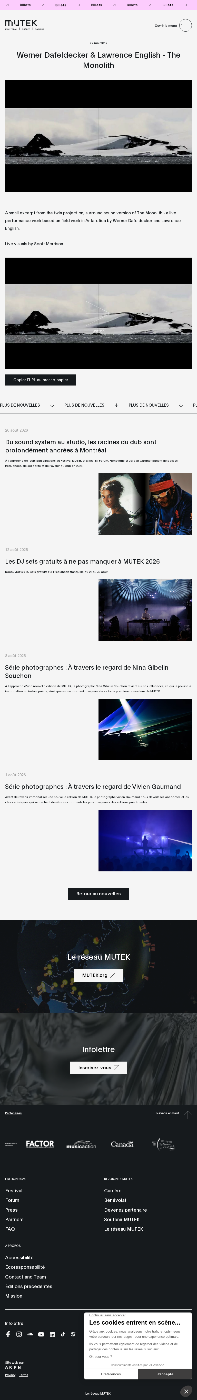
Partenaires (13, 1113)
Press (11, 1209)
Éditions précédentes (28, 1286)
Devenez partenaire (125, 1209)
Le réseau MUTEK (123, 1229)
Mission (13, 1295)
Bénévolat (115, 1200)
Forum (12, 1200)
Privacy (10, 1375)
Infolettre (14, 1323)
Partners (14, 1219)
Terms (23, 1375)
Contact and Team (25, 1276)
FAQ (10, 1229)
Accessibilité (19, 1257)
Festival (13, 1190)
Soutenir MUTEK (122, 1219)
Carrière (113, 1190)
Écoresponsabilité (25, 1267)
